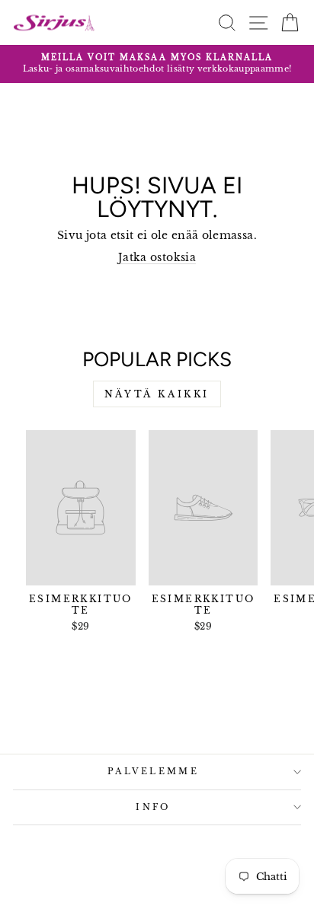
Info (153, 807)
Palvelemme (153, 771)
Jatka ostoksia (157, 257)
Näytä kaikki (157, 394)
